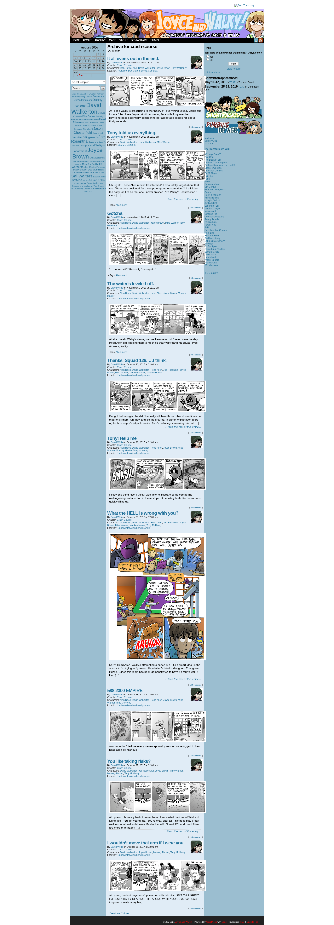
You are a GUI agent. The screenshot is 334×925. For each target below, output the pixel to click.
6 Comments (196, 278)
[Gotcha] (157, 264)
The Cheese (99, 186)
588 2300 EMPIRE (124, 690)
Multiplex (209, 138)
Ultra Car (88, 191)
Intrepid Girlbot (212, 200)
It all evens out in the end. (133, 58)
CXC (242, 86)
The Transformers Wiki (216, 149)
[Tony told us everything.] (157, 179)
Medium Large (212, 208)
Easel (224, 922)
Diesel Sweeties (213, 168)
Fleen (207, 181)
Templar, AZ (210, 143)
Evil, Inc (208, 176)
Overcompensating (214, 216)
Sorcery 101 (210, 141)
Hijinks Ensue (211, 197)
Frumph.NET (211, 273)
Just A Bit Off (210, 203)
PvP (206, 227)
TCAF (232, 82)
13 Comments (195, 433)
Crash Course (124, 65)
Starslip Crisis (211, 251)
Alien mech (121, 205)
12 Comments (195, 685)
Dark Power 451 (128, 68)
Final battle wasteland (88, 119)
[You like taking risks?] (157, 811)
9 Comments (196, 127)
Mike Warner (163, 142)
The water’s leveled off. (130, 283)
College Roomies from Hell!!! (219, 165)
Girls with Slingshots (215, 189)
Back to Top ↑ (253, 922)
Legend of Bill (211, 205)
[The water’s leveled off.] (157, 333)
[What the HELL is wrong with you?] (157, 659)
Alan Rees (77, 94)
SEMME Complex (80, 180)
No (211, 60)
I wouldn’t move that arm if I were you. (146, 842)
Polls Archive (213, 72)
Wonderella (210, 262)
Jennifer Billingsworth (85, 137)
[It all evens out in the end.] (157, 105)
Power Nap (210, 224)
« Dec (80, 75)
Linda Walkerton (97, 158)
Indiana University (82, 125)
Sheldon (208, 243)
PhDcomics (210, 222)
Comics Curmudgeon (215, 162)
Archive (100, 40)
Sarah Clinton (99, 176)
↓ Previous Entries (118, 913)
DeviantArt (139, 40)
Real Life (209, 233)
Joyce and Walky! (167, 24)
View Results (233, 68)
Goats (207, 192)
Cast (112, 40)
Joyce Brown (87, 153)
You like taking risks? (129, 761)
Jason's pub (98, 133)
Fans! (207, 178)
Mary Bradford (89, 164)
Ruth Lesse (86, 172)
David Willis (117, 62)
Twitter (255, 40)
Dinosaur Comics (213, 170)
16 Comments (195, 908)
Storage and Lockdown (82, 186)
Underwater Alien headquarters (134, 228)
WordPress (211, 922)
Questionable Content (215, 230)
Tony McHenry (98, 188)
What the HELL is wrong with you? (142, 513)
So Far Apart (210, 246)
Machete (77, 161)
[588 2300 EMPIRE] (157, 740)
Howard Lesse (97, 123)
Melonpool (210, 211)
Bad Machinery (212, 238)
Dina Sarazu (88, 116)
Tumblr (156, 40)
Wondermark (211, 265)
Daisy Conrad (86, 96)
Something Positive (214, 249)
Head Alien (156, 293)
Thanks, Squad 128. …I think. (137, 360)
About (87, 40)
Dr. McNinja (210, 173)
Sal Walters (81, 176)
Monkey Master (88, 167)
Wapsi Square (211, 260)
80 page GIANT (212, 154)
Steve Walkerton (95, 183)
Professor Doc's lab (87, 169)
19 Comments (195, 837)
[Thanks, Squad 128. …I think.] (157, 410)
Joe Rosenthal (88, 139)
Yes (211, 56)
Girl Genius (210, 187)
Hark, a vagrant (212, 195)
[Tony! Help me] (157, 489)
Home (76, 40)
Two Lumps (210, 254)
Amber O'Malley (89, 94)
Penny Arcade (211, 219)
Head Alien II (85, 122)
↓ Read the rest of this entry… (182, 199)
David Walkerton (86, 108)
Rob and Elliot (211, 235)
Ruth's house (98, 172)
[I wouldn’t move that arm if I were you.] (157, 890)
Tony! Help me (121, 438)
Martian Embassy (89, 161)
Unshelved (210, 257)
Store (123, 40)
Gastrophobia (211, 184)
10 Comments (195, 208)
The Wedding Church (80, 189)
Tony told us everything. (131, 132)
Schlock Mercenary (214, 241)
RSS (260, 40)
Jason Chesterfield (88, 131)
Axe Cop (209, 157)
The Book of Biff (212, 159)
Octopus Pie (210, 214)
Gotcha (114, 213)
